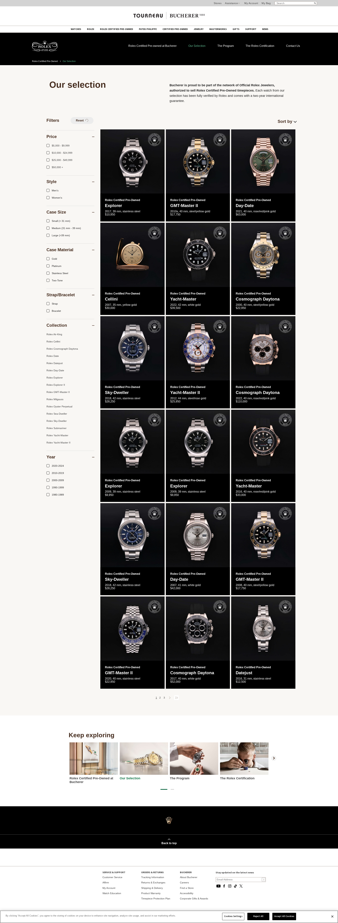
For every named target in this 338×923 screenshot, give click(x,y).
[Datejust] (263, 628)
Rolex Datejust (54, 363)
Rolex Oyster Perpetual (59, 406)
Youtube (218, 886)
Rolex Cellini (53, 341)
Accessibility (186, 893)
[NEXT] (273, 758)
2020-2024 (58, 465)
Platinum (56, 266)
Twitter (241, 886)
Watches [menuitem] (76, 29)
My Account (251, 3)
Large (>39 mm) (61, 235)
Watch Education (111, 893)
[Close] (332, 916)
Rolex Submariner (56, 428)
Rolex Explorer (54, 377)
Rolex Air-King (54, 334)
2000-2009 (58, 480)
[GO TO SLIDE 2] (172, 789)
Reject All (258, 916)
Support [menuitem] (251, 29)
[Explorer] (132, 161)
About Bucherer (188, 877)
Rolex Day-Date (55, 370)
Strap (55, 303)
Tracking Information (152, 877)
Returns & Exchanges (153, 882)
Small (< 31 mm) (61, 221)
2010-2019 (58, 473)
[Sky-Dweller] (132, 348)
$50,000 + (57, 167)
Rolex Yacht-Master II (58, 442)
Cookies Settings (233, 916)
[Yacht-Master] (263, 442)
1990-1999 (58, 487)
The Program (225, 45)
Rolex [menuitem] (91, 29)
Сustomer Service (112, 877)
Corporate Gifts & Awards (194, 898)
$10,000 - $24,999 (62, 152)
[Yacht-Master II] (198, 348)
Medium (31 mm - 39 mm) (66, 228)
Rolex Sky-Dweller (56, 421)
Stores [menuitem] (217, 3)
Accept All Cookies (284, 916)
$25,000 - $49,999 (62, 160)
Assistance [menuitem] (231, 3)
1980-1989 (58, 494)
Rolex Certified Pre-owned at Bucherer (152, 45)
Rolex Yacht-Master (57, 435)
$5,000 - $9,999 (61, 145)
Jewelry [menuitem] (199, 29)
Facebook (224, 886)
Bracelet (56, 310)
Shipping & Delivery (152, 888)
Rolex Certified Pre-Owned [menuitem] (117, 29)
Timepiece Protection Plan (155, 898)
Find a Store (187, 888)
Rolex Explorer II (55, 384)
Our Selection (196, 45)
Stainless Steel (60, 273)
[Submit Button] (263, 879)
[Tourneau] (169, 14)
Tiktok (235, 886)
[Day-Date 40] (263, 161)
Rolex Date (52, 356)
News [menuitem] (265, 29)
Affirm (105, 882)
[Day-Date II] (198, 535)
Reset (80, 120)
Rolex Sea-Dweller (56, 413)
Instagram (229, 886)
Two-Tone (57, 280)
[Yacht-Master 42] (198, 255)
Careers (184, 882)
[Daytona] (263, 255)
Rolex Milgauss (54, 399)
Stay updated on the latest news (235, 872)
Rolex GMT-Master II (58, 392)
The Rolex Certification (260, 45)
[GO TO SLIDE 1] (163, 789)
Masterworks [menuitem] (218, 29)
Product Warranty (151, 893)
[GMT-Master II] (198, 161)
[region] (169, 917)
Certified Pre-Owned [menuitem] (175, 29)
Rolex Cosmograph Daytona (62, 348)
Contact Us (293, 45)
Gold (54, 258)
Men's (55, 190)
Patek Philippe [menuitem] (148, 29)
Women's (57, 197)
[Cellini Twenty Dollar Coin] (132, 255)
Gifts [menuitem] (236, 29)
